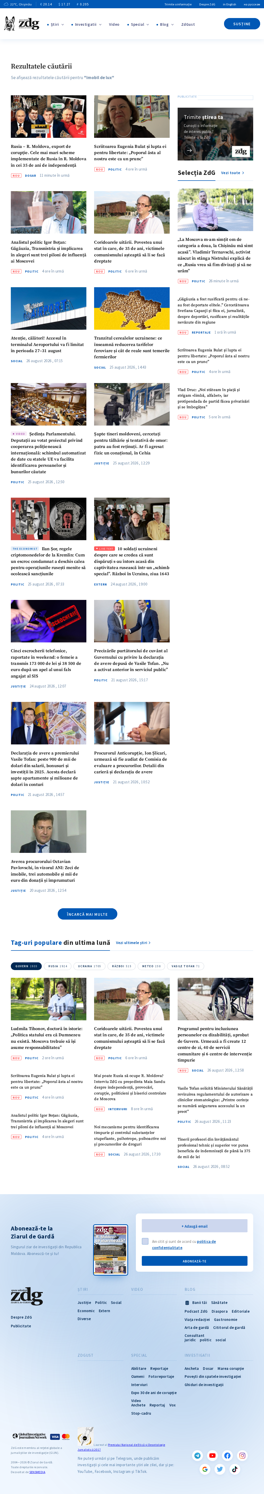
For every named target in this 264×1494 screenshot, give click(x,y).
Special (137, 24)
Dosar (30, 175)
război (121, 966)
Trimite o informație (178, 4)
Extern (100, 584)
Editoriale (241, 1311)
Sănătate (219, 1302)
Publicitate (21, 1325)
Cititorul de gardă (229, 1327)
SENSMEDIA (37, 1472)
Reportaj (157, 1405)
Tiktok (234, 1469)
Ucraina (89, 966)
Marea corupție (231, 1368)
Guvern (26, 966)
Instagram (242, 1455)
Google (205, 1469)
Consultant (194, 1335)
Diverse (84, 1318)
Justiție (101, 463)
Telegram (197, 1455)
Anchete (138, 1405)
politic (205, 1339)
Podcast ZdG (196, 1311)
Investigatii (86, 24)
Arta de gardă (197, 1327)
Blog (164, 24)
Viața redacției (197, 1319)
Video (114, 24)
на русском (252, 4)
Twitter (219, 1469)
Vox (172, 1405)
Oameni (137, 1376)
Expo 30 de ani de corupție (154, 1392)
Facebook (227, 1455)
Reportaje (201, 332)
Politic (115, 169)
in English (229, 4)
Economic (86, 1310)
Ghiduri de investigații (204, 1384)
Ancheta (192, 1368)
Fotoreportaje (161, 1376)
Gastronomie (225, 1319)
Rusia (57, 966)
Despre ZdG (207, 4)
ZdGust (188, 24)
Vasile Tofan (186, 966)
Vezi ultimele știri (131, 942)
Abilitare (138, 1368)
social (221, 1339)
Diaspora (220, 1311)
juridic (190, 1339)
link (189, 150)
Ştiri (55, 24)
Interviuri (117, 1109)
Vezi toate (231, 173)
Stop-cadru (141, 1413)
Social (17, 361)
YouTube (212, 1455)
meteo (151, 966)
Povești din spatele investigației (213, 1376)
